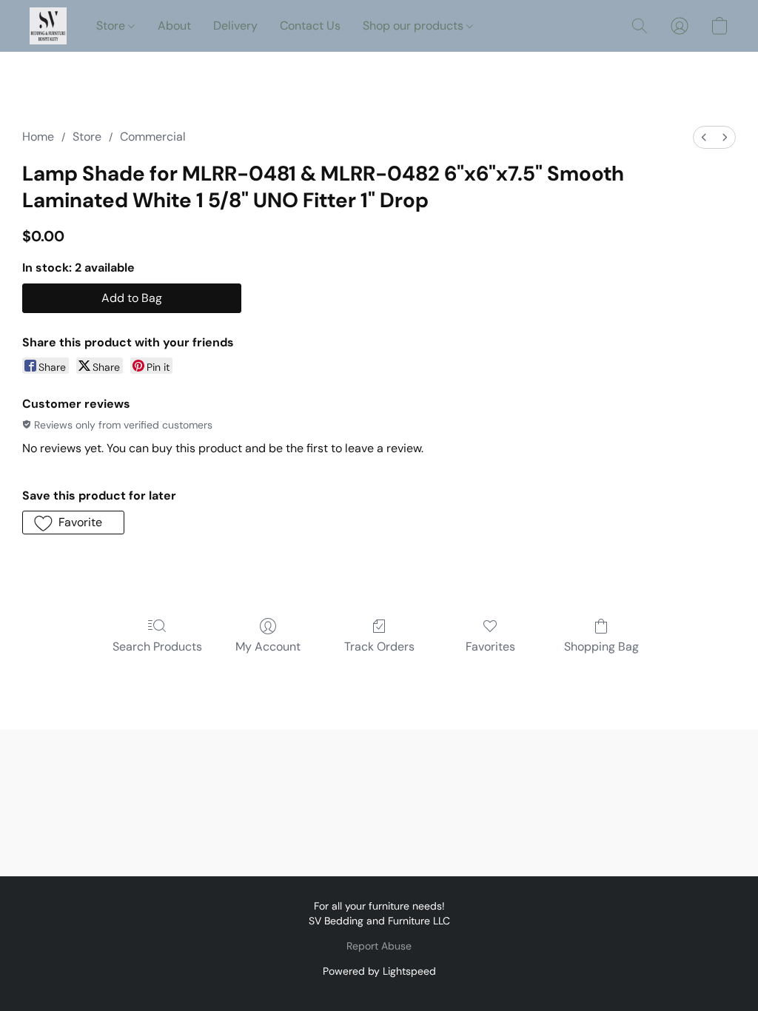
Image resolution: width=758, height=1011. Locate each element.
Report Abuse (379, 946)
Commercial (153, 136)
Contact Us (310, 25)
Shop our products (414, 25)
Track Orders (379, 646)
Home (38, 136)
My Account (268, 646)
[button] (48, 25)
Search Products (157, 646)
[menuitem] (704, 137)
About (174, 25)
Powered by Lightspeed (379, 971)
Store (112, 25)
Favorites (490, 646)
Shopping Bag (601, 646)
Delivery (235, 25)
